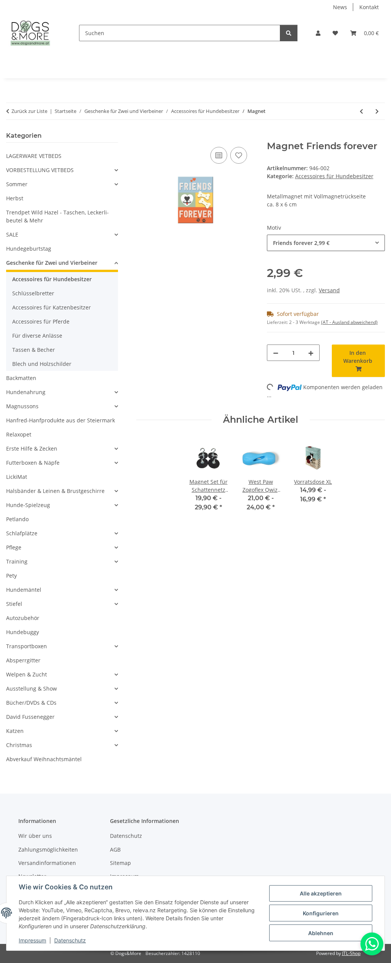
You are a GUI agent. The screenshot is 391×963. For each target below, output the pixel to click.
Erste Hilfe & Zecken (31, 448)
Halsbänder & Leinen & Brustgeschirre (55, 490)
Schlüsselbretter (33, 293)
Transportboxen (26, 646)
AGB (115, 849)
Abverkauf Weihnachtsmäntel (44, 759)
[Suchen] (288, 33)
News (340, 7)
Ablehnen (320, 933)
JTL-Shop (351, 953)
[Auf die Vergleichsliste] (218, 155)
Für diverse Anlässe (37, 335)
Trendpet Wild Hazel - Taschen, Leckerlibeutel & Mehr (57, 216)
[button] (318, 33)
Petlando (17, 519)
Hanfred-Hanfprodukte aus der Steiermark (60, 420)
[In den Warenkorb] (142, 136)
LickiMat (16, 476)
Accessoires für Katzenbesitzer (51, 307)
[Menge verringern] (275, 353)
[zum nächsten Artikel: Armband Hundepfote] (377, 111)
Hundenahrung (25, 392)
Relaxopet (18, 434)
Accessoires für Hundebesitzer (334, 176)
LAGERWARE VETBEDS (33, 155)
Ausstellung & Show (31, 688)
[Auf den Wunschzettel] (238, 155)
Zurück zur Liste (29, 111)
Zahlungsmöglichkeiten (48, 849)
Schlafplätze (21, 533)
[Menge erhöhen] (310, 353)
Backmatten (21, 378)
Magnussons (22, 406)
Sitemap (120, 862)
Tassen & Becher (33, 349)
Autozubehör (22, 618)
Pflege (13, 547)
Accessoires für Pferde (40, 321)
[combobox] (326, 243)
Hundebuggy (22, 632)
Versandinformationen (47, 862)
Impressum (32, 940)
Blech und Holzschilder (41, 363)
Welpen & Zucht (26, 674)
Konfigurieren (321, 913)
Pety (11, 575)
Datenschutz (70, 940)
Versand (329, 290)
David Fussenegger (30, 716)
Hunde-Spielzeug (28, 505)
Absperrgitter (23, 660)
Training (16, 561)
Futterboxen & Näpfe (33, 462)
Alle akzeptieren (321, 893)
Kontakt (369, 7)
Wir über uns (35, 835)
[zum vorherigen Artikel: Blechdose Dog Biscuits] (361, 111)
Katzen (15, 730)
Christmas (19, 745)
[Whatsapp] (371, 943)
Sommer (16, 184)
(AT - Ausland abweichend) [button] (349, 322)
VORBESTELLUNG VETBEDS (40, 170)
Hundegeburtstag (28, 248)
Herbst (14, 198)
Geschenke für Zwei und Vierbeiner (51, 262)
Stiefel (14, 603)
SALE (12, 234)
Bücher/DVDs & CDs (31, 702)
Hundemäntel (23, 589)
